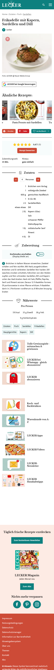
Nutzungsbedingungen (12, 623)
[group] (27, 113)
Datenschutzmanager (11, 632)
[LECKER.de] (11, 4)
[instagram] (37, 604)
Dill (31, 332)
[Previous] (4, 110)
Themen (5, 650)
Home (4, 14)
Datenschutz (7, 627)
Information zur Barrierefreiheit (16, 637)
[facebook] (17, 604)
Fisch (19, 14)
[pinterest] (27, 604)
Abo (4, 660)
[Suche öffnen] (43, 5)
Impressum (7, 618)
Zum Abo (27, 586)
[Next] (49, 110)
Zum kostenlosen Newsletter (27, 540)
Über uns (6, 646)
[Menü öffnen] (50, 4)
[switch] (40, 254)
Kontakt (5, 655)
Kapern (23, 332)
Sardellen (27, 14)
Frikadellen (39, 326)
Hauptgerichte (9, 332)
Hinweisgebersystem (11, 641)
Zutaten (12, 14)
